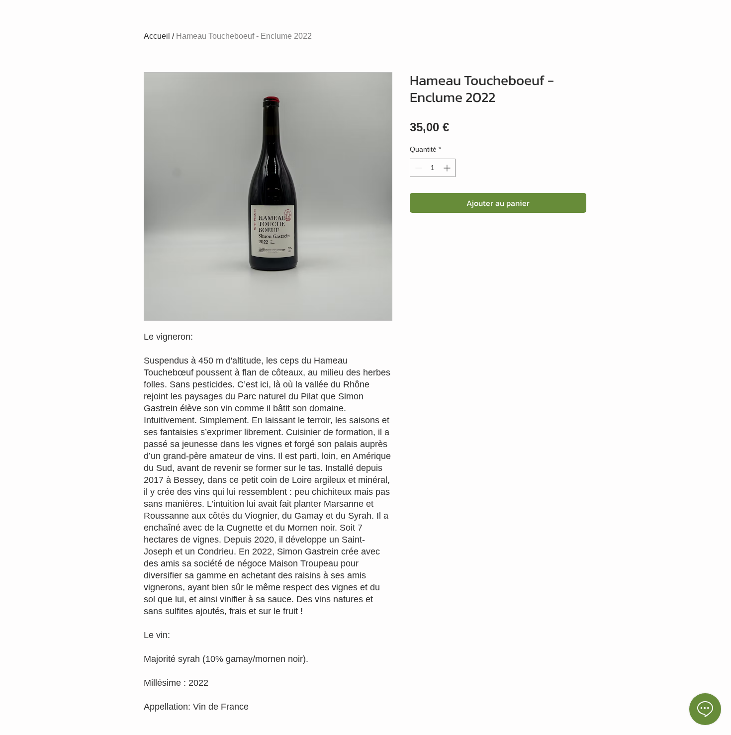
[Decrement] (417, 168)
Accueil (157, 36)
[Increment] (448, 168)
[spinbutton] (433, 168)
